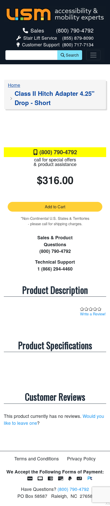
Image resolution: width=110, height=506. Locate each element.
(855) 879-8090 (78, 38)
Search (72, 55)
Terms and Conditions (36, 458)
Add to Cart (55, 207)
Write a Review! (93, 313)
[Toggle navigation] (93, 55)
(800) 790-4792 (75, 30)
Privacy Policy (81, 458)
